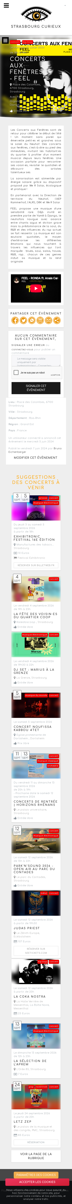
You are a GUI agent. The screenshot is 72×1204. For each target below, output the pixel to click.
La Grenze (23, 678)
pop (31, 1087)
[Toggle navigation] (6, 5)
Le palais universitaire (31, 809)
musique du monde (36, 695)
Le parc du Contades (30, 877)
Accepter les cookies (37, 1182)
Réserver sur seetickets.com (36, 951)
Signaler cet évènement (36, 388)
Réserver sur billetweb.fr (36, 565)
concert (15, 42)
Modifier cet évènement (35, 457)
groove (43, 498)
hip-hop (27, 42)
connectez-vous (22, 349)
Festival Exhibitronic (31, 558)
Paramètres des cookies (36, 1175)
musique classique (48, 761)
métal (44, 893)
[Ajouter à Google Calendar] (40, 320)
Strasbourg (17, 91)
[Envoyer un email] (48, 320)
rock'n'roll (41, 1087)
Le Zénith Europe (27, 933)
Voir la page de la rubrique (36, 1156)
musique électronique (45, 503)
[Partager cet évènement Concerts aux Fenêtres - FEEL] (57, 320)
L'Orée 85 (22, 1069)
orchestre (52, 766)
